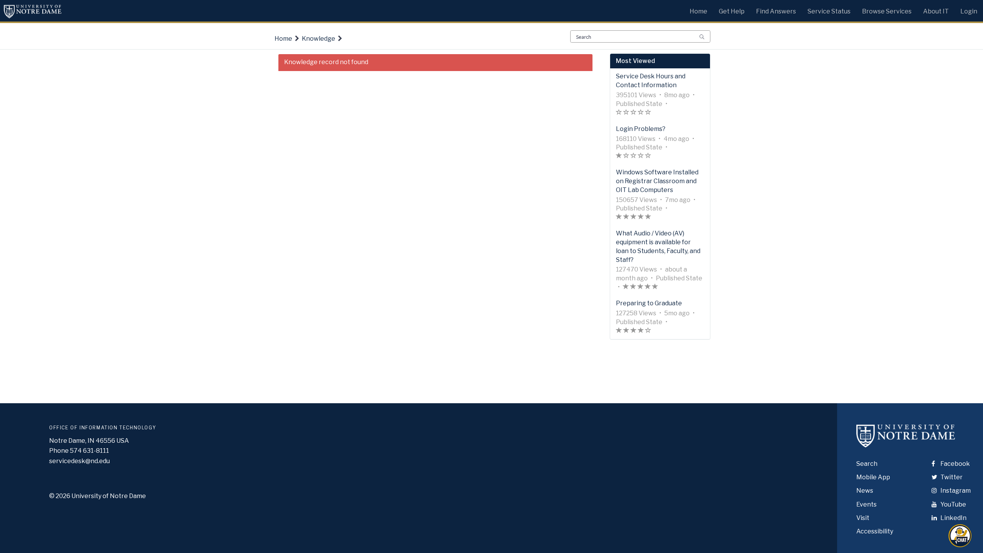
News (864, 490)
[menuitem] (698, 9)
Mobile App (873, 477)
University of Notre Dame (108, 496)
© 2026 (59, 496)
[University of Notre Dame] (905, 442)
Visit (862, 518)
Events (866, 504)
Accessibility (874, 531)
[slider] (633, 113)
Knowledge (318, 38)
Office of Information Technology (102, 427)
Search (866, 463)
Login (968, 11)
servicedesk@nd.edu (79, 461)
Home (283, 38)
